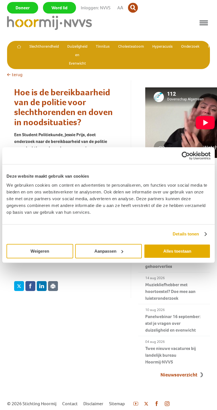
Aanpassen (105, 251)
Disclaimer (93, 404)
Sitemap (117, 404)
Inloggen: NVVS (95, 8)
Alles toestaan (177, 251)
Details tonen (186, 234)
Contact (70, 404)
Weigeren (40, 251)
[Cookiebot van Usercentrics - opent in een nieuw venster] (186, 155)
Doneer (23, 8)
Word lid (59, 8)
